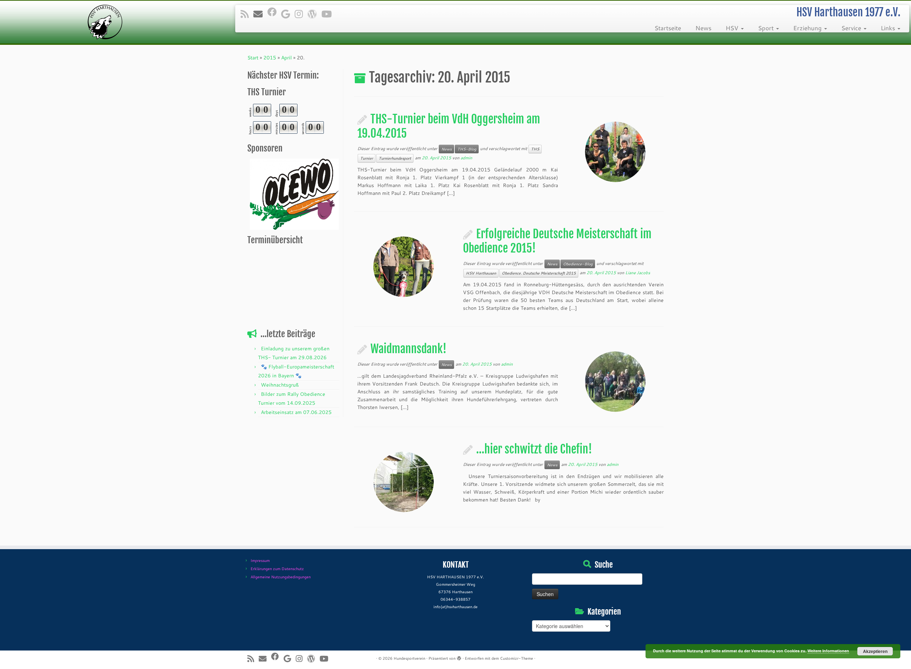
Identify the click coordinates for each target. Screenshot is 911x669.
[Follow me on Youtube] (328, 13)
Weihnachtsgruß (280, 384)
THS (535, 149)
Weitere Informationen (828, 650)
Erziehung (808, 27)
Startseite (667, 27)
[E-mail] (260, 13)
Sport (766, 27)
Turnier (366, 158)
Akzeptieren (875, 651)
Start (252, 57)
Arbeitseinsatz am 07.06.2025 (296, 412)
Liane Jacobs (637, 273)
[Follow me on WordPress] (314, 13)
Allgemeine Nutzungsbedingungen (281, 577)
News (703, 27)
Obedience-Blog (578, 263)
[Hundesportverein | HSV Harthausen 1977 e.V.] (105, 22)
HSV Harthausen (481, 273)
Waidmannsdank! (408, 349)
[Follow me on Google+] (288, 13)
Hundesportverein (409, 658)
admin (466, 158)
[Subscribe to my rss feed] (247, 13)
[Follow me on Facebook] (274, 11)
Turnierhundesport (395, 158)
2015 (269, 57)
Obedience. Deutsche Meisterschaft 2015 (539, 273)
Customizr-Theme (516, 658)
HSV (733, 27)
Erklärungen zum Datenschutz (277, 569)
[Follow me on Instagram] (301, 13)
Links (889, 27)
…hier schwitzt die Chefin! (534, 449)
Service (852, 27)
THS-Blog (466, 149)
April (286, 57)
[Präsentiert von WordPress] (459, 656)
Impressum (260, 560)
